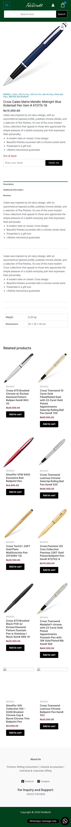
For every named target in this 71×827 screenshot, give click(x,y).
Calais (14, 94)
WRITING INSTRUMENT (19, 96)
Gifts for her (23, 94)
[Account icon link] (53, 5)
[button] (35, 20)
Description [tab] (8, 184)
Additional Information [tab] (13, 190)
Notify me (54, 162)
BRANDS (7, 94)
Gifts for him (35, 94)
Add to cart (15, 414)
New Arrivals (47, 94)
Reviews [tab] (7, 195)
